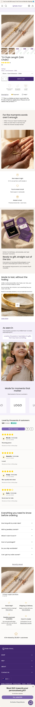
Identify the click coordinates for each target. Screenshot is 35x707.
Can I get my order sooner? (10, 555)
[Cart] (32, 6)
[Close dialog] (33, 686)
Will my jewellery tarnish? (9, 529)
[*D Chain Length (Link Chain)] (17, 580)
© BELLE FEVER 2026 (6, 683)
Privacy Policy (17, 683)
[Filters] (27, 428)
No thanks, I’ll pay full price (17, 702)
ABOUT (3, 667)
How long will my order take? (11, 523)
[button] (5, 62)
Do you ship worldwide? (9, 548)
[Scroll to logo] (18, 405)
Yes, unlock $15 (17, 697)
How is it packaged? (8, 542)
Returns (29, 683)
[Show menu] (2, 6)
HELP (2, 661)
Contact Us (5, 672)
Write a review (13, 429)
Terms (24, 683)
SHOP (3, 655)
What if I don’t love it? (8, 536)
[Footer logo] (7, 648)
